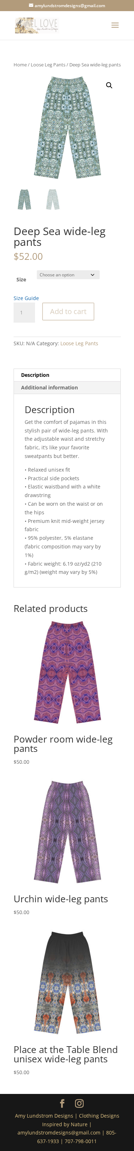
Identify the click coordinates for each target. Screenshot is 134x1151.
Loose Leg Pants (48, 64)
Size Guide (26, 298)
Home (20, 64)
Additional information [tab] (49, 387)
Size (21, 279)
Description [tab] (35, 374)
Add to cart (68, 311)
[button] (109, 85)
